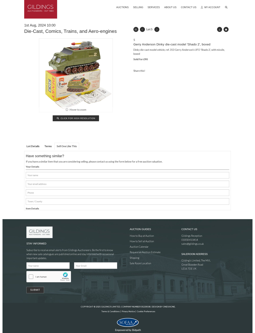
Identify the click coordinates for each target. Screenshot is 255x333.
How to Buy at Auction (142, 235)
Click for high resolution (77, 118)
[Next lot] (156, 29)
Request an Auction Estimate (145, 252)
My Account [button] (212, 7)
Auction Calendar (139, 246)
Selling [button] (138, 7)
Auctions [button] (122, 7)
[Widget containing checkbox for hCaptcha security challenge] (48, 276)
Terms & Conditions (110, 311)
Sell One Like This (67, 146)
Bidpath (136, 330)
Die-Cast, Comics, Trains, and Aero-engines (70, 31)
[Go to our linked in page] (138, 274)
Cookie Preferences (146, 311)
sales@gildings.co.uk (192, 243)
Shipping (134, 257)
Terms (48, 146)
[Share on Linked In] (156, 70)
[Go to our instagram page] (162, 70)
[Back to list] (135, 29)
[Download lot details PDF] (219, 29)
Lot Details (33, 146)
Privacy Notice (128, 311)
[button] (227, 7)
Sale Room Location (140, 263)
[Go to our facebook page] (132, 274)
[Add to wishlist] (226, 29)
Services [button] (154, 7)
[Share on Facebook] (150, 70)
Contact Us (188, 7)
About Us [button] (170, 7)
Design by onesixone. (163, 306)
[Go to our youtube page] (144, 274)
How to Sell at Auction (142, 241)
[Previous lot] (142, 29)
